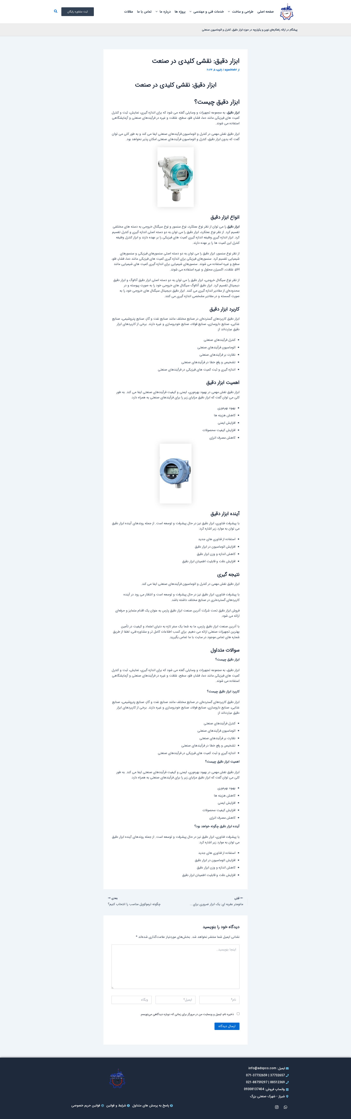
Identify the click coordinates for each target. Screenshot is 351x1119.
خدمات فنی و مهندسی (208, 11)
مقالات (128, 11)
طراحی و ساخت (242, 11)
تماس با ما (144, 11)
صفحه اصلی (265, 11)
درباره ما (165, 11)
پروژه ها (180, 11)
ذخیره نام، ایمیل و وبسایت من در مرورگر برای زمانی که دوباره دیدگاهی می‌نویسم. (187, 1014)
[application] (230, 12)
